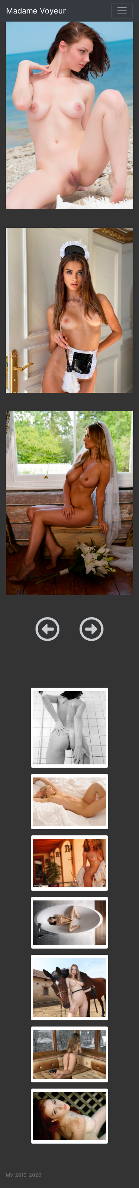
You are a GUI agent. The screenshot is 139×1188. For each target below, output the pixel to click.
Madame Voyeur (36, 10)
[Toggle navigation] (122, 11)
